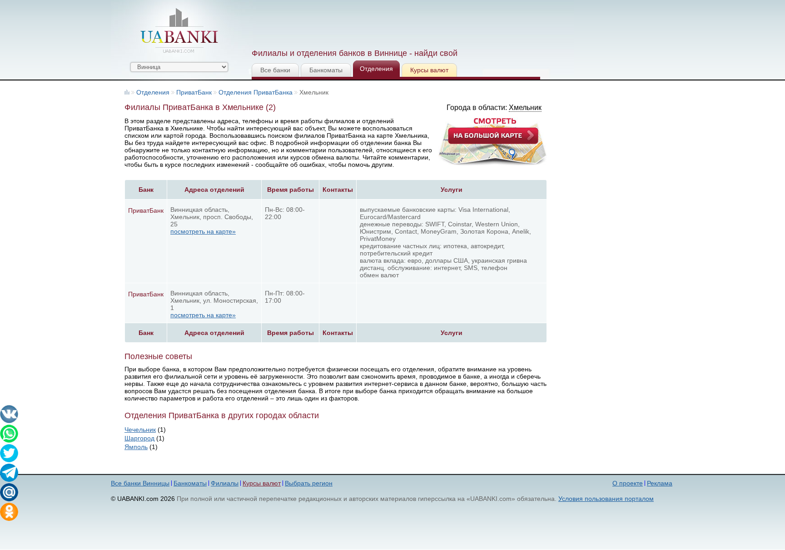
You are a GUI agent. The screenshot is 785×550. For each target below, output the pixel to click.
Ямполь (136, 446)
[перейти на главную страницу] (179, 30)
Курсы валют (429, 70)
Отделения (376, 68)
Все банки (275, 70)
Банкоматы (326, 70)
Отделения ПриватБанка (256, 92)
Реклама (659, 483)
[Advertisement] (416, 22)
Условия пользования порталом (606, 498)
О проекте (627, 483)
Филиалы (224, 483)
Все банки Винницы (140, 483)
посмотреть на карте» (203, 231)
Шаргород (139, 438)
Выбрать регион (309, 483)
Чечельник (140, 429)
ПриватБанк (194, 92)
